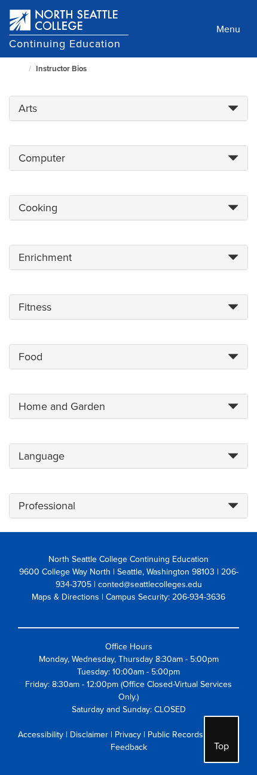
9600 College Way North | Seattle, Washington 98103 (117, 572)
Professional (47, 506)
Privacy (128, 735)
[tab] (128, 108)
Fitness (35, 307)
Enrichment (45, 257)
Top (221, 746)
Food (30, 357)
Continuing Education (65, 43)
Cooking (38, 208)
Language (42, 456)
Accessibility (40, 735)
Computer (42, 158)
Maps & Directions (65, 597)
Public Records (175, 735)
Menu (228, 29)
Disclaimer (89, 735)
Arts (28, 108)
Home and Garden (62, 406)
